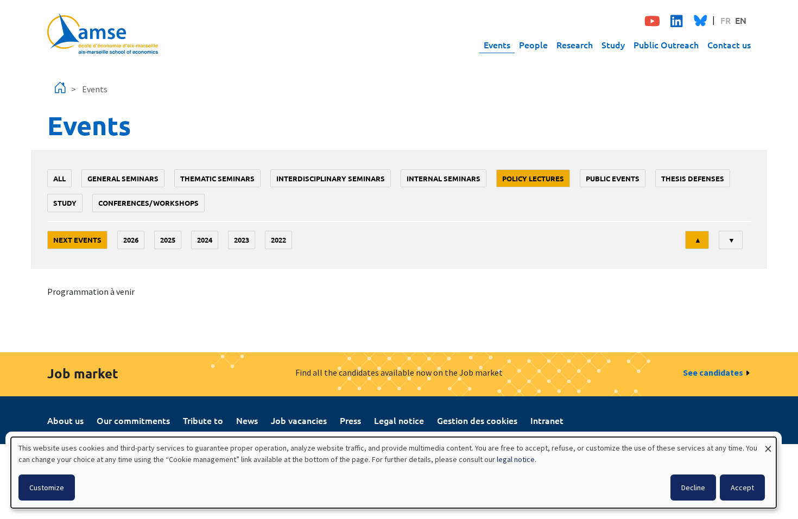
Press (350, 420)
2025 (167, 239)
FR (725, 20)
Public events (612, 178)
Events (497, 44)
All (59, 178)
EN (740, 20)
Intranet (546, 420)
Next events (77, 239)
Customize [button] (46, 487)
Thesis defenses (692, 178)
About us (65, 420)
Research (574, 44)
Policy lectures (533, 178)
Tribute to (203, 420)
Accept (742, 487)
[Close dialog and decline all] (768, 444)
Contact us (729, 44)
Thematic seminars (217, 178)
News (247, 420)
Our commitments (133, 420)
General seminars (123, 178)
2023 (241, 239)
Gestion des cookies (477, 420)
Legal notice (399, 420)
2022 (278, 239)
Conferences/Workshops (148, 202)
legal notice (516, 459)
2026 (130, 239)
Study (613, 44)
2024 (204, 239)
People (533, 44)
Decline (693, 487)
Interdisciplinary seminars (330, 178)
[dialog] (393, 472)
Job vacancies (299, 420)
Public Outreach (666, 44)
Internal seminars (443, 178)
